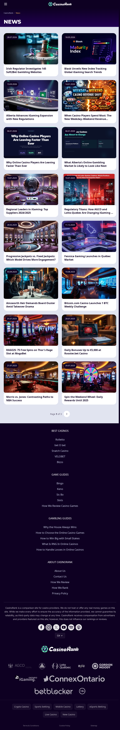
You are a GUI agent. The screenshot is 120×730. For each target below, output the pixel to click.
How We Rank (60, 587)
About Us (60, 571)
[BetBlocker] (54, 691)
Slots (60, 500)
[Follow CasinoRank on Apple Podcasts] (79, 627)
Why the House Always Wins (60, 527)
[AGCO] (20, 666)
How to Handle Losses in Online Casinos (60, 549)
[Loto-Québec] (61, 666)
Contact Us (60, 576)
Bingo (60, 483)
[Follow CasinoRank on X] (56, 627)
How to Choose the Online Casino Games (60, 532)
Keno (60, 489)
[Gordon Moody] (102, 666)
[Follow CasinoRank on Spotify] (71, 627)
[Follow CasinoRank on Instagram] (49, 627)
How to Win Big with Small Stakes (60, 538)
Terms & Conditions (31, 725)
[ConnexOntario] (74, 678)
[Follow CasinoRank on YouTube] (64, 627)
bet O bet (60, 445)
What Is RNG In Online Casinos (60, 544)
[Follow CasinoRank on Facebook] (41, 627)
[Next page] (67, 414)
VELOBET (60, 456)
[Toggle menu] (5, 4)
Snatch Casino (60, 451)
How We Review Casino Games (60, 506)
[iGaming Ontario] (26, 678)
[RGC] (81, 666)
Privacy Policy (60, 593)
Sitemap (94, 725)
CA (58, 635)
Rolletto (60, 439)
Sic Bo (60, 494)
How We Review (60, 582)
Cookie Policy (64, 725)
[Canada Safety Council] (42, 666)
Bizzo (60, 462)
